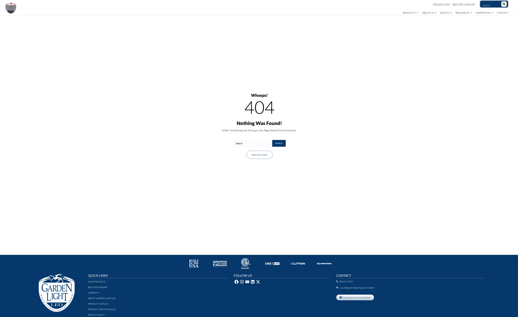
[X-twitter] (258, 282)
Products (409, 12)
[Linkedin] (252, 282)
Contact (503, 12)
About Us (428, 12)
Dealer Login (441, 4)
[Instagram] (242, 282)
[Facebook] (236, 282)
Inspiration (483, 12)
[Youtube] (247, 282)
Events (444, 12)
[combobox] (489, 5)
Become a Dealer (464, 4)
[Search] (504, 4)
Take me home (259, 155)
